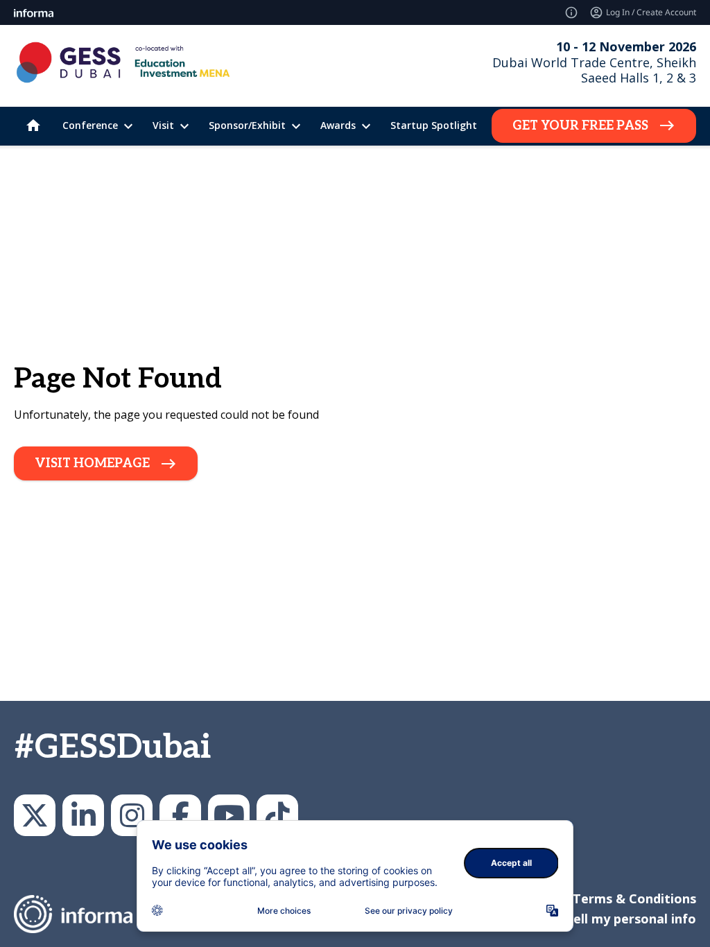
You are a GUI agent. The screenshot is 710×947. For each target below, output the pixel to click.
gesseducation (132, 815)
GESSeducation (34, 815)
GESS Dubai (180, 815)
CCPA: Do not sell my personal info (588, 918)
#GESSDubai (112, 747)
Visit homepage (92, 463)
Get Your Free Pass (580, 126)
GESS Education (83, 815)
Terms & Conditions (634, 898)
